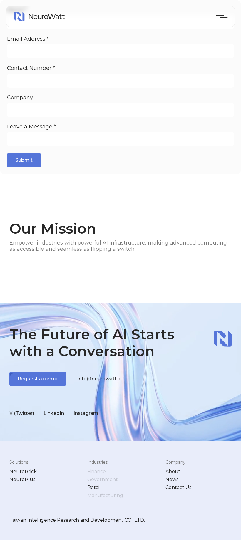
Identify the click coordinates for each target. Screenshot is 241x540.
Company (20, 97)
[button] (222, 16)
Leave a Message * (31, 127)
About (172, 471)
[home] (39, 16)
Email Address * (28, 39)
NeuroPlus (22, 479)
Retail (94, 487)
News (171, 479)
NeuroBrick (23, 471)
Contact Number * (31, 68)
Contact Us (178, 487)
